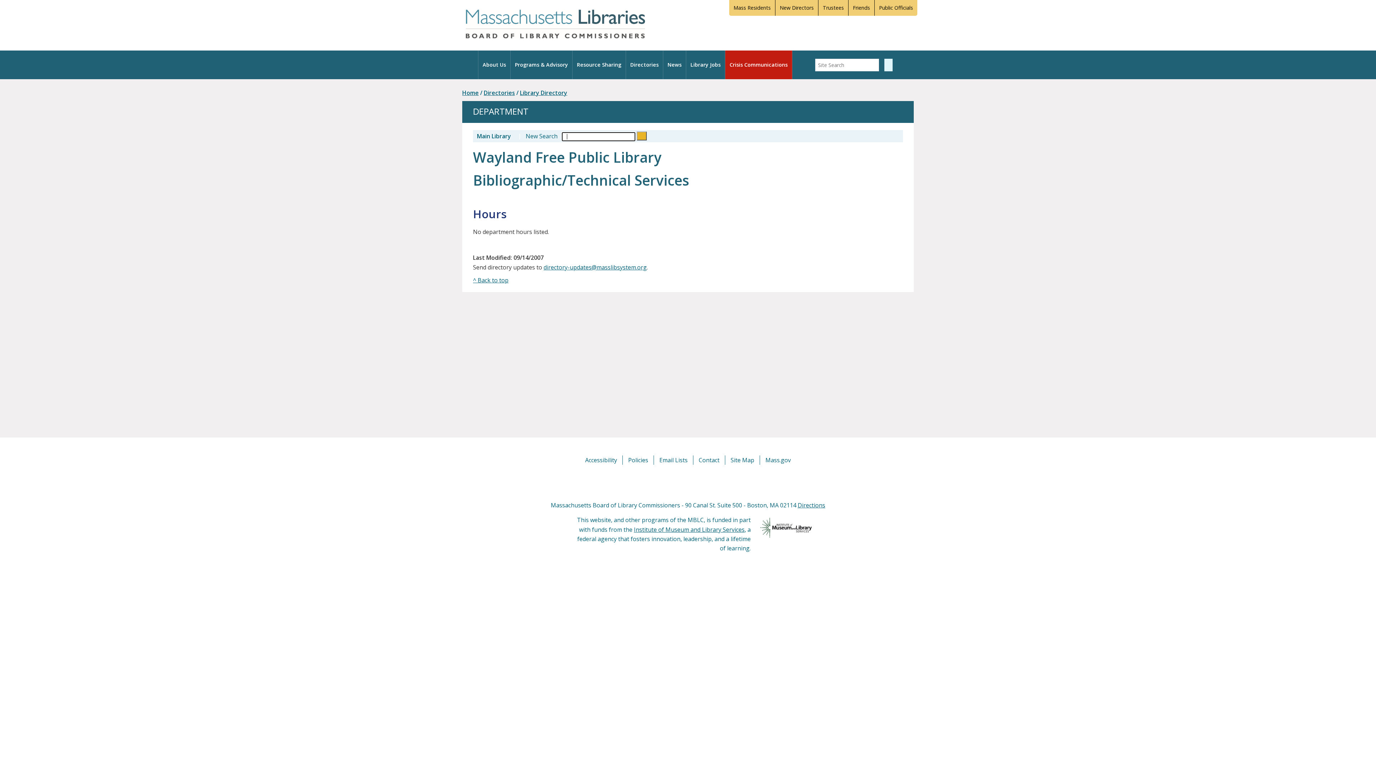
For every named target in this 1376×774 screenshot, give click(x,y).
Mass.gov (778, 460)
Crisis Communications (759, 64)
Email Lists (673, 460)
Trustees (833, 7)
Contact (709, 460)
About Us (494, 64)
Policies (638, 460)
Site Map (742, 460)
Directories (644, 64)
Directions (811, 505)
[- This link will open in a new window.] (696, 482)
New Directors (797, 7)
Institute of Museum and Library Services (689, 530)
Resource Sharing (599, 64)
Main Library (494, 136)
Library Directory (543, 93)
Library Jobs (706, 64)
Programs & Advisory (541, 64)
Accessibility (601, 460)
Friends (861, 7)
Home (470, 93)
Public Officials (896, 7)
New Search (542, 136)
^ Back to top (490, 280)
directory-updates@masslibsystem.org (595, 267)
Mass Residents (752, 7)
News (675, 64)
